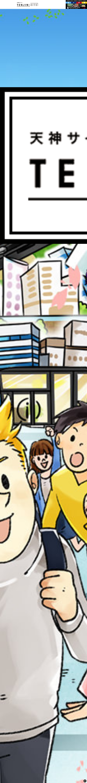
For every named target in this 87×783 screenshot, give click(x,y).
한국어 (72, 0)
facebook (73, 3)
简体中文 (75, 0)
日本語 (68, 0)
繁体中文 (80, 0)
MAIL (84, 3)
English (84, 0)
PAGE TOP (84, 780)
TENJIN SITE (27, 4)
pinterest (79, 3)
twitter (68, 3)
